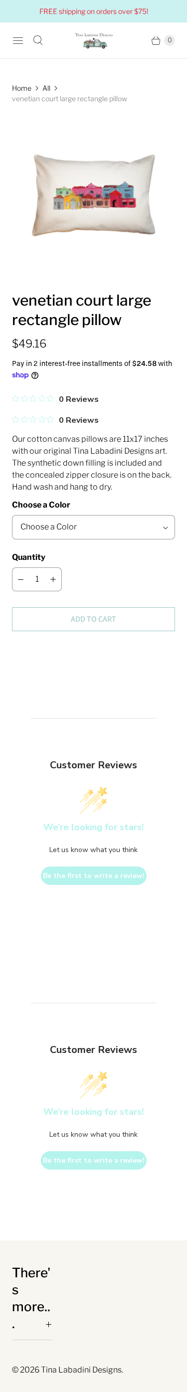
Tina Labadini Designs (81, 1370)
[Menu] (18, 40)
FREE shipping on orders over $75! (93, 11)
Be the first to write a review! (94, 875)
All (46, 88)
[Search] (38, 40)
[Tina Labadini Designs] (94, 40)
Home (21, 88)
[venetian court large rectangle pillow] (93, 197)
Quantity (28, 557)
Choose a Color (41, 505)
